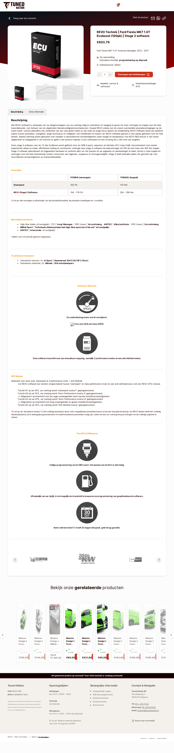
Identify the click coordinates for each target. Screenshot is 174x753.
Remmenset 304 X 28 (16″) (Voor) (71, 260)
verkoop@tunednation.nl (148, 710)
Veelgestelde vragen (102, 691)
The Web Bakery (43, 737)
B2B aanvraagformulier (103, 694)
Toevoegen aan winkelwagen (131, 74)
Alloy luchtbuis (121, 224)
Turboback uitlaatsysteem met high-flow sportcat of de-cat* (72, 227)
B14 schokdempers (64, 263)
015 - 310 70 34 (142, 704)
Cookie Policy (152, 738)
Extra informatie (36, 112)
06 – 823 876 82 (149, 707)
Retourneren (98, 705)
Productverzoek (99, 701)
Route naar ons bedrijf (144, 720)
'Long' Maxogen (64, 224)
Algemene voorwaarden (161, 738)
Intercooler (35, 230)
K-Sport (48, 260)
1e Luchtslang (95, 224)
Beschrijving (17, 112)
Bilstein (49, 263)
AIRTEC (108, 224)
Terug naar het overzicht (24, 18)
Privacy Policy (143, 738)
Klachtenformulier (101, 698)
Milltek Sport (26, 227)
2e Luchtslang (151, 224)
